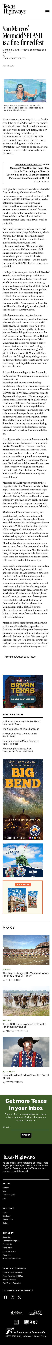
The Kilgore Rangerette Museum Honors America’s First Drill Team (26, 974)
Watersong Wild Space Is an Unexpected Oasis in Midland (18, 750)
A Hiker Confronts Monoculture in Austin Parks (20, 735)
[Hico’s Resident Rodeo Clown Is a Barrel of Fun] (26, 1065)
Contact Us (7, 1244)
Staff (4, 1191)
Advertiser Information (12, 1258)
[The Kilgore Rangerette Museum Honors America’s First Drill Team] (26, 963)
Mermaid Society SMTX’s (28, 164)
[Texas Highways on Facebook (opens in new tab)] (6, 1297)
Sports (7, 970)
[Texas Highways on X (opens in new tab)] (19, 1297)
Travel (5, 1212)
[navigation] (47, 11)
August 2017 (22, 656)
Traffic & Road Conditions (13, 1272)
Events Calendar (9, 1280)
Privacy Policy (40, 1336)
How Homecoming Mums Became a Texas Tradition (21, 742)
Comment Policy (9, 1251)
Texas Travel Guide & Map (13, 1276)
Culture (5, 1223)
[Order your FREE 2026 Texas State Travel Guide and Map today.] (23, 913)
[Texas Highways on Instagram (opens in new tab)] (12, 1297)
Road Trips (9, 1072)
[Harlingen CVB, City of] (23, 876)
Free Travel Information (12, 1283)
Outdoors (6, 1216)
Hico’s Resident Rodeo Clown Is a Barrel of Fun (26, 1076)
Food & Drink (8, 1219)
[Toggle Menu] (47, 11)
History (7, 1021)
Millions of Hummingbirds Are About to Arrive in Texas (21, 723)
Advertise (6, 1255)
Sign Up (26, 1135)
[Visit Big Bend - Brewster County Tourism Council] (23, 839)
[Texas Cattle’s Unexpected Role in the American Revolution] (26, 1014)
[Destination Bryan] (23, 707)
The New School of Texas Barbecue (21, 729)
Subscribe (7, 1237)
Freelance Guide (9, 1195)
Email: (6, 1127)
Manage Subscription (11, 1241)
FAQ (4, 1198)
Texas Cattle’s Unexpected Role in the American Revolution (24, 1025)
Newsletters (7, 1248)
